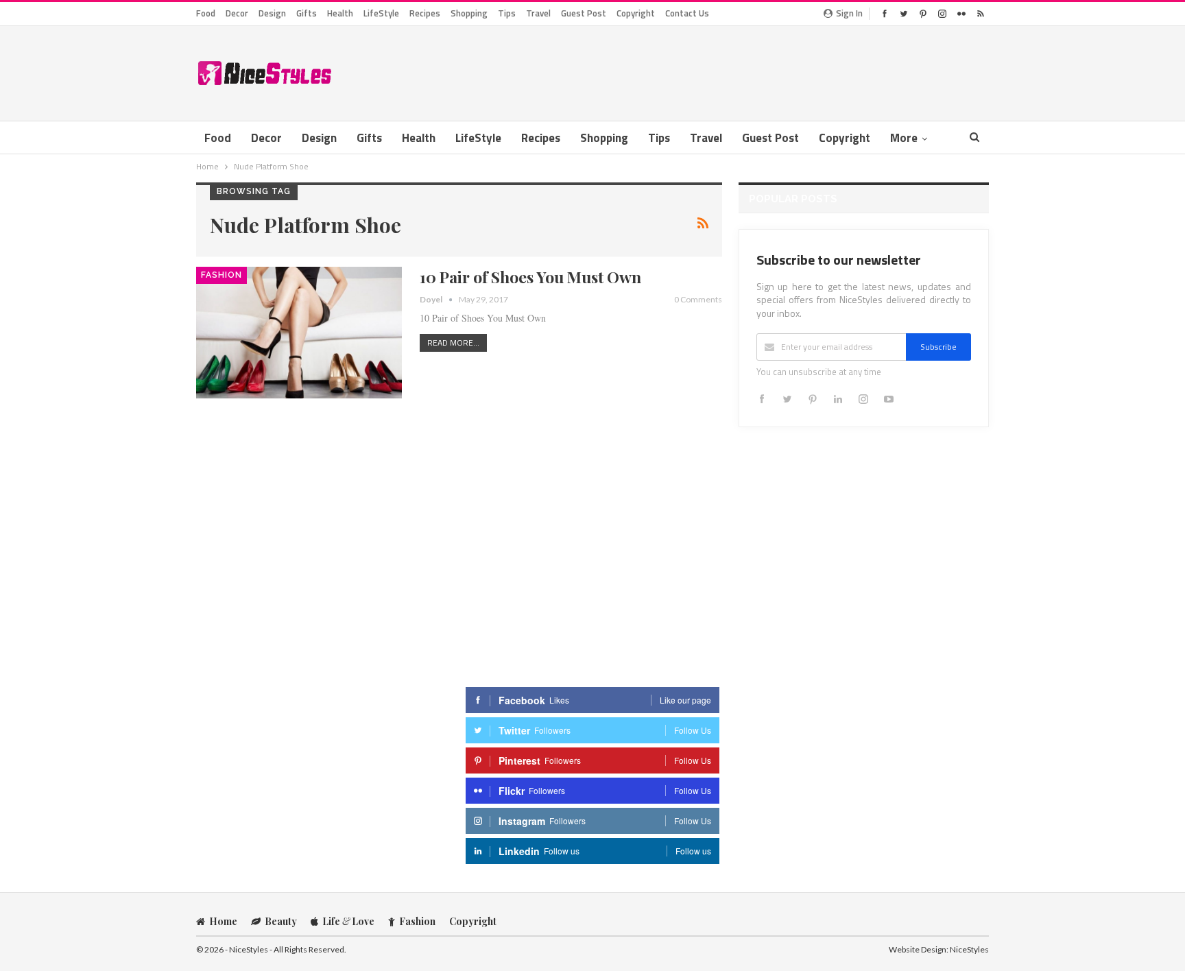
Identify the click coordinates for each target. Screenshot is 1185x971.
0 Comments (698, 299)
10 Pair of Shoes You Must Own (530, 276)
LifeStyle (381, 13)
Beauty (281, 921)
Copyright (636, 13)
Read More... (453, 342)
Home (223, 921)
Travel (538, 13)
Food (205, 13)
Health (340, 13)
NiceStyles (969, 949)
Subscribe (938, 346)
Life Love (348, 921)
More (904, 138)
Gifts (306, 13)
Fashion (221, 275)
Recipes (424, 13)
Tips (507, 13)
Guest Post (583, 13)
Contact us (687, 13)
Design (272, 13)
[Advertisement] (739, 70)
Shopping (469, 13)
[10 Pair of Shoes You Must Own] (299, 332)
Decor (237, 13)
